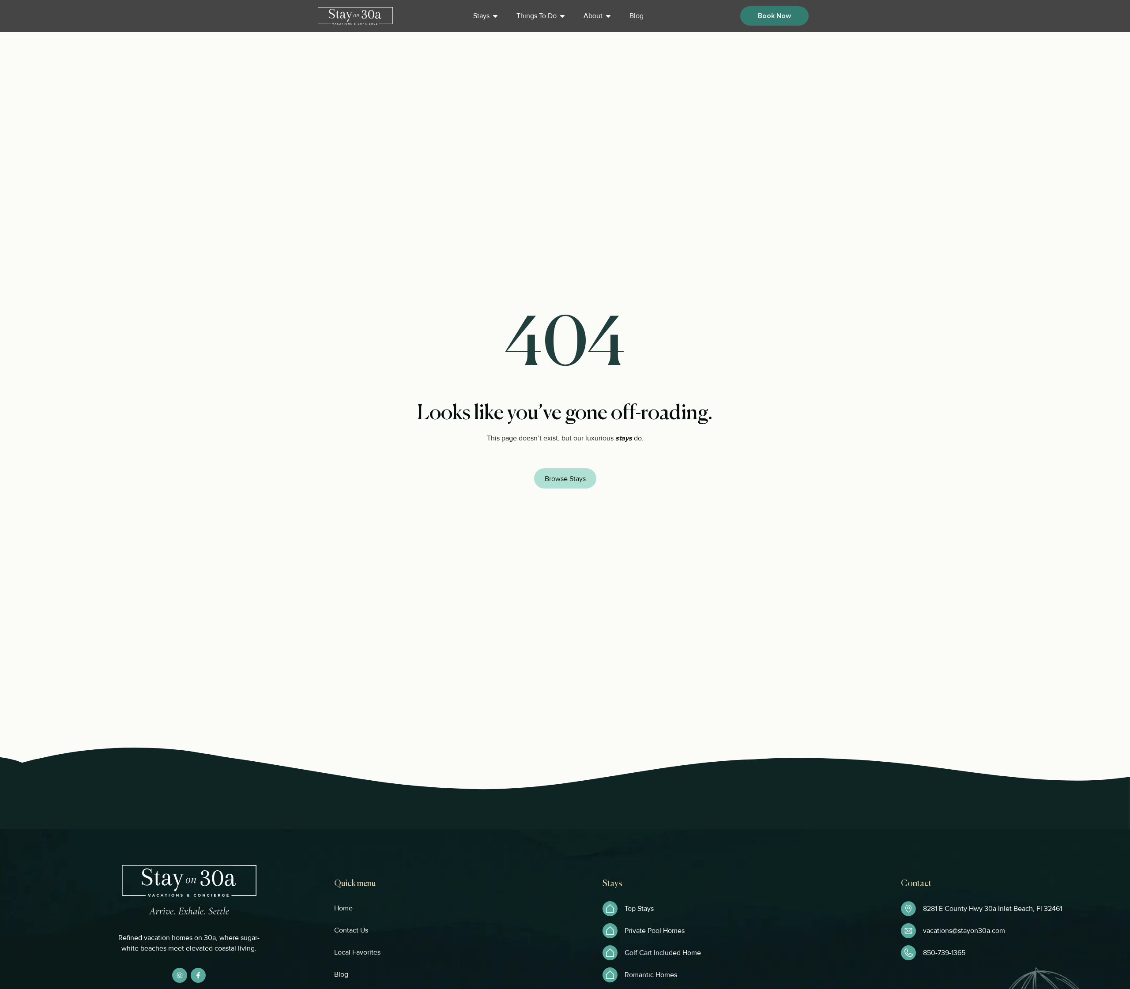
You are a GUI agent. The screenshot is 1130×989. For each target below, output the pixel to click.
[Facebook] (198, 975)
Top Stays (639, 908)
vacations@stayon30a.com (964, 930)
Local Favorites (357, 952)
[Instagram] (179, 975)
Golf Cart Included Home (663, 952)
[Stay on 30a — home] (355, 16)
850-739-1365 (944, 952)
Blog (636, 15)
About (593, 15)
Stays (481, 15)
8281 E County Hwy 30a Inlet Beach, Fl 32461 (992, 908)
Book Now (774, 15)
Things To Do (536, 15)
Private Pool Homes (655, 930)
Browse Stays (565, 478)
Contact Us (351, 930)
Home (343, 908)
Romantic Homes (651, 974)
